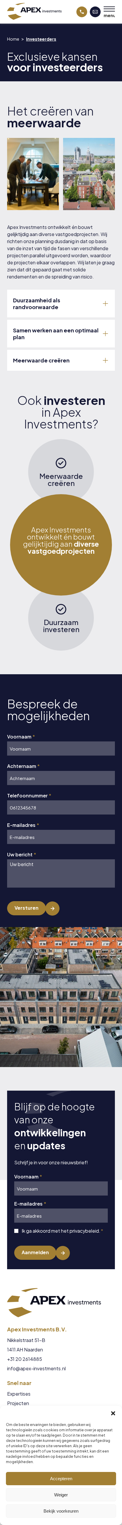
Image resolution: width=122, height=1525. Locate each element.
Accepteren (61, 1478)
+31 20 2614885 (24, 1359)
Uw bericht (21, 854)
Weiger (61, 1494)
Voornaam (21, 736)
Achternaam (23, 766)
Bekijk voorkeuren (61, 1511)
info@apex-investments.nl (36, 1368)
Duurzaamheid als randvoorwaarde (36, 303)
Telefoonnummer (29, 795)
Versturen (26, 908)
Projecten (18, 1403)
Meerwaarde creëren (41, 360)
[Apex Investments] (34, 11)
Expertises (18, 1394)
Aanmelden (35, 1252)
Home (13, 39)
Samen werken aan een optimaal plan (56, 333)
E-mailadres (23, 825)
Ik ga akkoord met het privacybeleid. (62, 1231)
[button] (113, 1413)
